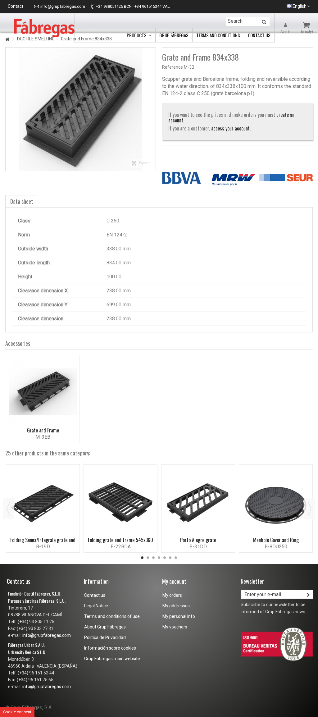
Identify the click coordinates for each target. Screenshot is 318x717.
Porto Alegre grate (198, 540)
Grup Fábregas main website (112, 658)
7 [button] (176, 557)
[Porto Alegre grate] (198, 501)
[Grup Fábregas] (44, 27)
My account (174, 581)
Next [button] (309, 508)
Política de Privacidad (105, 637)
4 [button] (159, 557)
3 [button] (153, 557)
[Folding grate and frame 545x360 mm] (120, 501)
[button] (139, 35)
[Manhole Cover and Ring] (276, 501)
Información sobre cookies (110, 648)
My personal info (178, 616)
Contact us (94, 595)
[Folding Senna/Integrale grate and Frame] (43, 501)
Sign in (285, 32)
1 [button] (142, 557)
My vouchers (174, 626)
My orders (172, 595)
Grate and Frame (43, 430)
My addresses (176, 605)
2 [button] (148, 557)
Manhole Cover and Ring (276, 540)
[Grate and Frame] (43, 392)
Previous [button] (8, 508)
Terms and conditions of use (112, 616)
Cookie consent (17, 712)
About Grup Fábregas (105, 626)
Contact (15, 6)
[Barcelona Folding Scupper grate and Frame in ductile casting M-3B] (81, 109)
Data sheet (21, 201)
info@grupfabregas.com (62, 6)
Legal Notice (96, 605)
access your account (230, 128)
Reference (172, 67)
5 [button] (164, 557)
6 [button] (170, 557)
